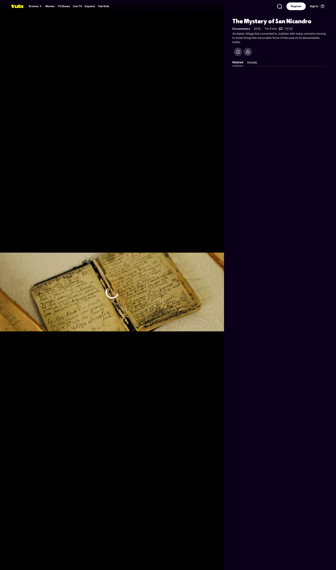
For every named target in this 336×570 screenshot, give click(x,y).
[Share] (248, 52)
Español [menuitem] (90, 6)
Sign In (314, 6)
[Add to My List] (238, 52)
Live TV (77, 6)
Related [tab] (237, 62)
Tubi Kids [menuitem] (103, 6)
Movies (50, 6)
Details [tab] (252, 62)
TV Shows (63, 6)
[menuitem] (35, 6)
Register (296, 6)
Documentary (241, 28)
